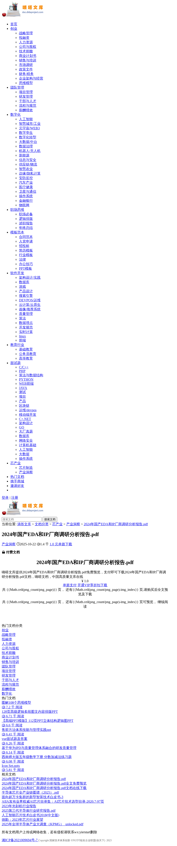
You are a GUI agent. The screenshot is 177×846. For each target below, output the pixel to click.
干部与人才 (27, 101)
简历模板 (26, 250)
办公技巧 (26, 264)
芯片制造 (26, 467)
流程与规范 (27, 105)
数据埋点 (26, 323)
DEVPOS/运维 (30, 300)
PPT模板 (25, 268)
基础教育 (26, 349)
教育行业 (17, 345)
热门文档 (17, 477)
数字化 (15, 114)
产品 (22, 401)
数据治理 (26, 146)
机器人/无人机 (30, 151)
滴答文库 (24, 524)
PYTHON (26, 379)
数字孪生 (26, 132)
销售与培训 (27, 60)
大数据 (24, 454)
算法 (22, 318)
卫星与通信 (27, 191)
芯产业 (15, 463)
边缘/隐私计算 (30, 173)
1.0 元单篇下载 (61, 544)
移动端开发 (27, 414)
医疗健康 (26, 187)
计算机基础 (27, 445)
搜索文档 (49, 519)
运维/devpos (27, 410)
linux (22, 336)
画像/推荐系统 (30, 309)
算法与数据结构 (31, 375)
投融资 (24, 37)
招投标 (24, 246)
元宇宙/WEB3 (29, 128)
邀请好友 (17, 486)
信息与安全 (27, 160)
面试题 (15, 363)
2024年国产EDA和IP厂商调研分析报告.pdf (116, 524)
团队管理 (17, 87)
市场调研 (26, 65)
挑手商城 (17, 481)
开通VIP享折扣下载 (92, 585)
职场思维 (17, 209)
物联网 (24, 205)
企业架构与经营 (31, 78)
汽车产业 (26, 182)
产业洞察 (26, 472)
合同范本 (26, 237)
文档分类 (42, 524)
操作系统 (26, 196)
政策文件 (26, 69)
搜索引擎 (26, 295)
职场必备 (26, 214)
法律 (22, 259)
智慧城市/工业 (30, 123)
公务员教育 (27, 354)
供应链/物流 (28, 164)
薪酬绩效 (26, 110)
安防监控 (26, 178)
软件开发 (17, 273)
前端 (22, 340)
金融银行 (26, 200)
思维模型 (26, 83)
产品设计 (26, 291)
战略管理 (26, 33)
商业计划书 (27, 56)
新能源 (24, 155)
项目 (22, 396)
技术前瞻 (26, 51)
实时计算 (26, 332)
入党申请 (26, 241)
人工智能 (26, 119)
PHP (22, 371)
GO (21, 427)
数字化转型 (27, 137)
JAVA (23, 388)
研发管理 (26, 96)
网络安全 (26, 440)
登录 (5, 497)
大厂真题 (26, 431)
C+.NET (25, 419)
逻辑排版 (26, 218)
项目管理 (26, 92)
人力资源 (26, 42)
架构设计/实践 (30, 277)
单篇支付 (70, 585)
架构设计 (26, 423)
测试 (22, 392)
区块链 (24, 405)
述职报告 (26, 223)
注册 (14, 497)
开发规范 (26, 327)
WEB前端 (26, 383)
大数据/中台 (28, 142)
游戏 (22, 286)
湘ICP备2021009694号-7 (20, 840)
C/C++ (23, 367)
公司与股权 (27, 46)
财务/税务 (26, 74)
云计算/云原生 (30, 304)
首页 (13, 24)
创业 (13, 28)
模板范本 (17, 232)
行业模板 (26, 255)
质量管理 (26, 314)
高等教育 (26, 358)
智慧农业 (26, 169)
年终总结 (26, 228)
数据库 (24, 282)
